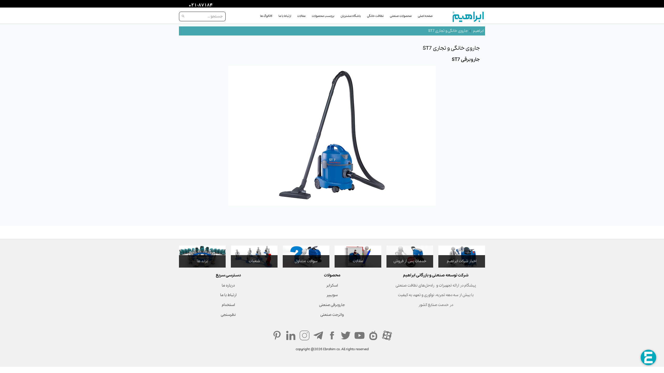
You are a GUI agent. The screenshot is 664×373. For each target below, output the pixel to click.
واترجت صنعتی (332, 314)
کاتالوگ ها (266, 16)
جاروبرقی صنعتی (332, 304)
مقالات (301, 16)
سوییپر (332, 295)
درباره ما (228, 285)
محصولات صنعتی (401, 16)
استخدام (228, 304)
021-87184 (200, 5)
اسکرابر (332, 285)
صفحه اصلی (425, 16)
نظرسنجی (228, 314)
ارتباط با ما (285, 16)
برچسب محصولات (323, 16)
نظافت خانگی (375, 16)
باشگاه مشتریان (351, 16)
